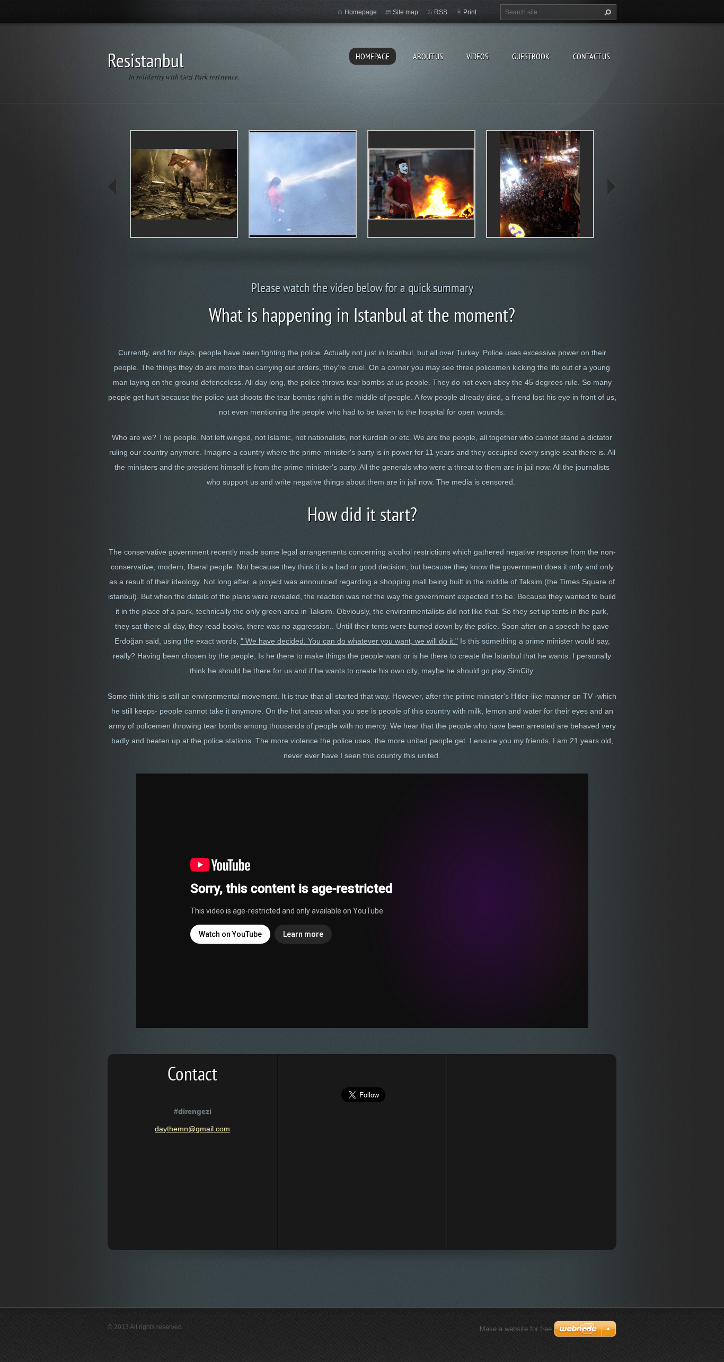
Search (606, 12)
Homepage (373, 56)
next (611, 187)
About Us (428, 56)
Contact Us (591, 56)
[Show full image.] (184, 184)
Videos (477, 56)
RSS (440, 12)
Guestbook (531, 56)
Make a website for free (516, 1329)
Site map (405, 12)
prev (113, 187)
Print (469, 12)
